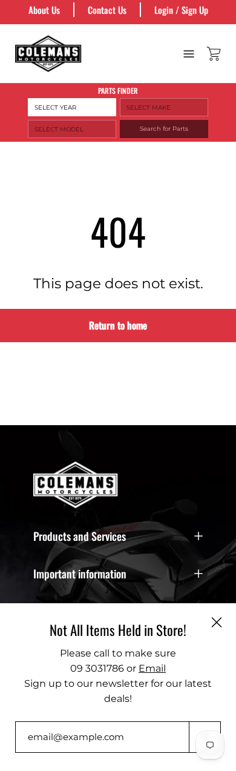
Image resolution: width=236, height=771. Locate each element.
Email (152, 668)
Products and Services (79, 536)
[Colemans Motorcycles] (48, 53)
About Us (44, 9)
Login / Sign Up (181, 9)
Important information (79, 573)
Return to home (118, 325)
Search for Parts (164, 129)
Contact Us (107, 9)
